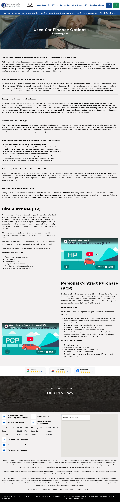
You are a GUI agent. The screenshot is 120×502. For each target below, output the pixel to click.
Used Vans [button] (53, 5)
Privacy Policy (33, 489)
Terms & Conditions (67, 489)
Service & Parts (97, 5)
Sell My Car (65, 5)
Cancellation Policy (49, 489)
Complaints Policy (84, 489)
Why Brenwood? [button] (79, 5)
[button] (30, 5)
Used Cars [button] (41, 5)
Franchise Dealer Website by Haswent (82, 496)
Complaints (16, 498)
